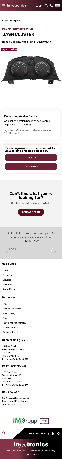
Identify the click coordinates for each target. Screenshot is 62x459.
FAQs (5, 304)
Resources (8, 284)
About (6, 270)
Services (7, 280)
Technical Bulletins (12, 309)
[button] (3, 5)
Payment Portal (10, 332)
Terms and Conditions (16, 450)
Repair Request (10, 289)
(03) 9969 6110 (11, 356)
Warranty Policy (10, 327)
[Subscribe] (52, 249)
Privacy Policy (31, 240)
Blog (5, 318)
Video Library (9, 313)
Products (7, 275)
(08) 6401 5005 (12, 381)
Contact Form (31, 212)
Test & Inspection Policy (14, 323)
